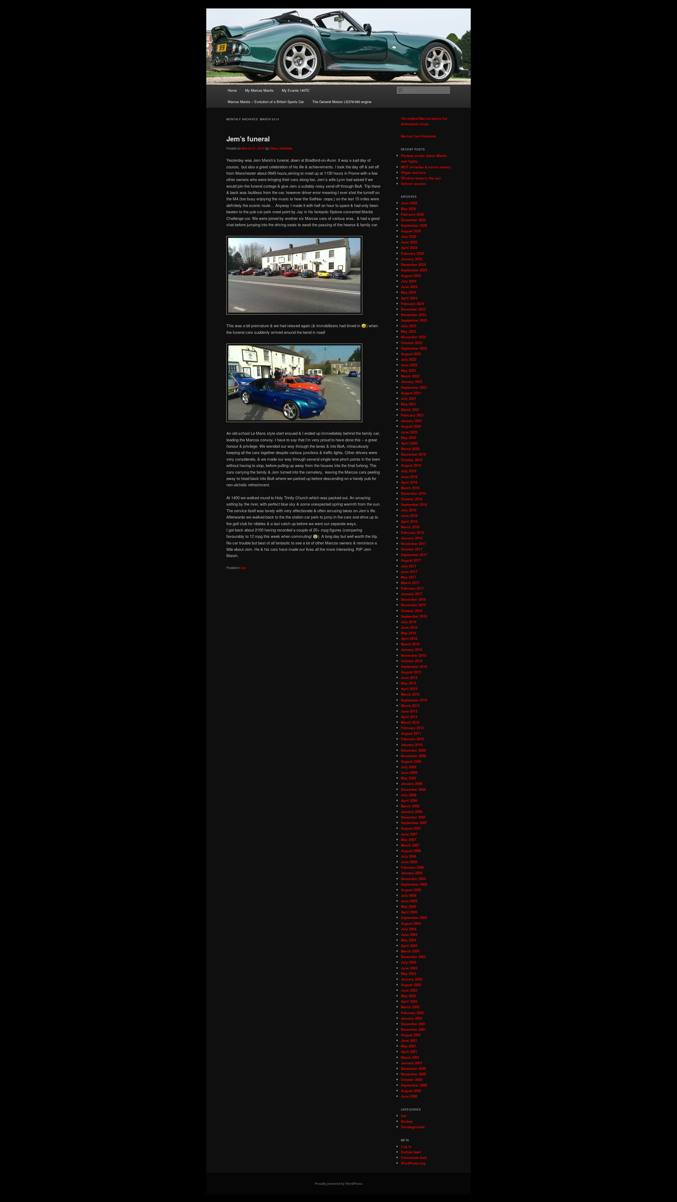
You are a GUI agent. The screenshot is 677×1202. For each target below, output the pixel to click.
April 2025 (409, 247)
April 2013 (409, 716)
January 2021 (411, 420)
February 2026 (412, 214)
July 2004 (408, 928)
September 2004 (414, 917)
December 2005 (413, 878)
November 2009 (413, 755)
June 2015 (409, 677)
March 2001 (410, 1057)
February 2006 (412, 867)
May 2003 (408, 973)
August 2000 (411, 1090)
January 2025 (411, 258)
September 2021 (414, 387)
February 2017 (412, 588)
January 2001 (411, 1062)
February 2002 (412, 1012)
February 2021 (412, 415)
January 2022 (411, 381)
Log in (406, 1146)
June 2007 (409, 833)
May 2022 (408, 370)
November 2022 (413, 336)
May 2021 (408, 403)
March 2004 (410, 951)
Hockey (407, 1121)
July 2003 (408, 962)
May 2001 (408, 1045)
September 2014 (414, 699)
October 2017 (411, 549)
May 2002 (408, 995)
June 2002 (409, 990)
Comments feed (414, 1157)
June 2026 (409, 202)
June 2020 (409, 431)
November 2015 (413, 655)
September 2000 (414, 1085)
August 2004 (411, 923)
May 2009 (408, 777)
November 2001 (413, 1029)
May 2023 (408, 331)
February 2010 (412, 738)
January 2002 (411, 1018)
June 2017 (409, 571)
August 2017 (411, 560)
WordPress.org (413, 1163)
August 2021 (411, 392)
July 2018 (408, 509)
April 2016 (409, 638)
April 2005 (409, 911)
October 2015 (411, 660)
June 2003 (409, 967)
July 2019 (408, 470)
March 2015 (410, 694)
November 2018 (413, 493)
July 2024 (408, 281)
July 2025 (408, 236)
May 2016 (408, 632)
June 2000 (409, 1096)
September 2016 (414, 616)
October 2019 (411, 459)
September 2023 (414, 320)
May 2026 (408, 208)
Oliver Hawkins (281, 148)
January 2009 (411, 783)
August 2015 (411, 671)
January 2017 (411, 593)
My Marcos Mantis (259, 90)
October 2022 (411, 342)
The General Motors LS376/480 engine (341, 101)
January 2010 (411, 744)
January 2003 (411, 979)
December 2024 (413, 264)
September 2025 (414, 225)
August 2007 (411, 828)
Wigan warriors (413, 172)
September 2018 (414, 504)
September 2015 (414, 666)
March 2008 (410, 805)
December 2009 (413, 750)
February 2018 (412, 532)
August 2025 (411, 230)
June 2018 (409, 515)
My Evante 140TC (295, 90)
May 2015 (408, 683)
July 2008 (408, 794)
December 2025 (413, 219)
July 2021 (408, 398)
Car (243, 567)
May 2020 (408, 437)
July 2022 (408, 359)
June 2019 (409, 476)
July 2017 (408, 565)
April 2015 (409, 688)
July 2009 (408, 766)
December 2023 (413, 309)
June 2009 (409, 772)
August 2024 (411, 275)
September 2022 (414, 348)
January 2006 (411, 872)
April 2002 (409, 1001)
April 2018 (409, 521)
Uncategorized (412, 1126)
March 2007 (410, 845)
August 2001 (411, 1034)
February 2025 (412, 253)
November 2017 (413, 543)
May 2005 (408, 906)
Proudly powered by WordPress (338, 1183)
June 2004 (409, 934)
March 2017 (410, 582)
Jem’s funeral (248, 139)
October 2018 (411, 498)
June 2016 (409, 627)
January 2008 (411, 811)
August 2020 (411, 426)
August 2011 (411, 733)
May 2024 (408, 292)
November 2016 (413, 604)
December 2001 (413, 1023)
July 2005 (408, 895)
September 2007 (414, 822)
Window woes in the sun (421, 178)
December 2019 (413, 454)
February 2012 (412, 727)
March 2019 (410, 487)
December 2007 (413, 817)
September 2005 (414, 884)
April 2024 (409, 297)
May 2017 (408, 577)
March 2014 (410, 705)
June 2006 (409, 861)
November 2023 (413, 314)
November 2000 (413, 1073)
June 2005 (409, 900)
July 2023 (408, 325)
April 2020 (409, 443)
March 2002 (410, 1006)
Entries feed (410, 1151)
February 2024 (412, 303)
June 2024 (409, 286)
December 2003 (413, 956)
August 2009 (411, 761)
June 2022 (409, 364)
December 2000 (413, 1068)
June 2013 (409, 711)
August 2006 (411, 850)
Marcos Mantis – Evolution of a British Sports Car (266, 101)
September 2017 (414, 554)
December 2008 (413, 789)
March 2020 (410, 448)
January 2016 (411, 649)
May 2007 (408, 839)
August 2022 (411, 353)
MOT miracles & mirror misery (426, 166)
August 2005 (411, 889)
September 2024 (414, 269)
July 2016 (408, 621)
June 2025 (409, 241)
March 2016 (410, 643)
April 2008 (409, 800)
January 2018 (411, 537)
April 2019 (409, 482)
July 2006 (408, 856)
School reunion (413, 183)
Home (232, 90)
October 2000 (411, 1079)
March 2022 (410, 375)
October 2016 (411, 610)
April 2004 (409, 945)
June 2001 (409, 1040)
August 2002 (411, 984)
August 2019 (411, 465)
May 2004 (408, 939)
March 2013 (410, 722)
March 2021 (410, 409)
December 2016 (413, 599)
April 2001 (409, 1051)
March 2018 (410, 526)
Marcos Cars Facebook (418, 136)
